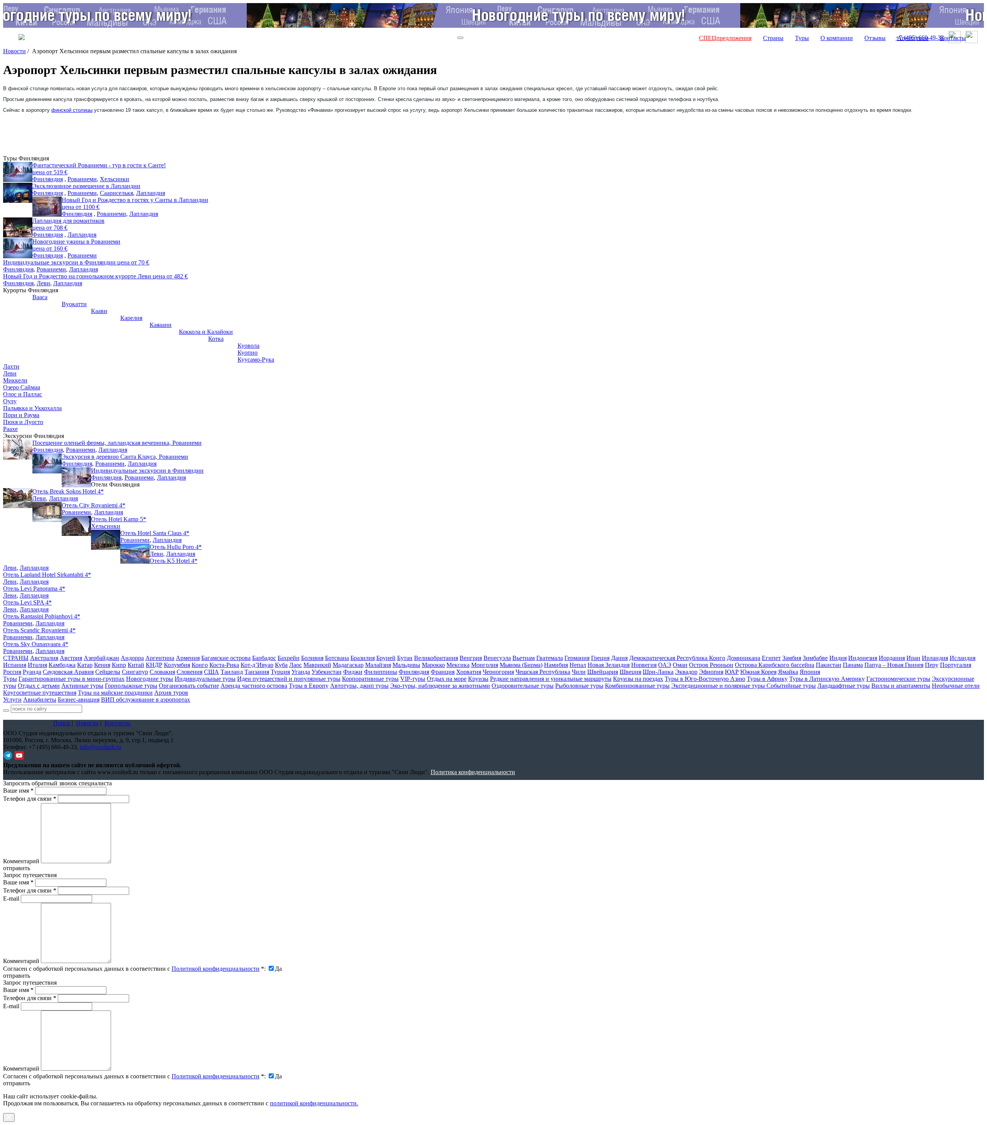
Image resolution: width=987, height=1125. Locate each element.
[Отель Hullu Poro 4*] (135, 554)
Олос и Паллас (22, 394)
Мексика (458, 665)
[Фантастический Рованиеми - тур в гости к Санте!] (17, 172)
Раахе (10, 429)
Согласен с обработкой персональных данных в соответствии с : (134, 968)
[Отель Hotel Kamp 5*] (76, 526)
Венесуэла (497, 658)
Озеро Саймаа (21, 387)
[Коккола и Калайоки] (164, 338)
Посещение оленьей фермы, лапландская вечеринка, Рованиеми (117, 443)
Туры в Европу (308, 685)
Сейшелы (107, 672)
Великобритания (436, 658)
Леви (43, 283)
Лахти (11, 366)
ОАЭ (664, 665)
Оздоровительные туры (523, 685)
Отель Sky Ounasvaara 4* (35, 644)
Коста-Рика (224, 665)
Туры (802, 38)
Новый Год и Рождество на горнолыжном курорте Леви (95, 276)
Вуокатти (74, 304)
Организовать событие (189, 685)
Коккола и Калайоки (206, 331)
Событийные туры (791, 685)
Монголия (484, 665)
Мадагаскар (348, 665)
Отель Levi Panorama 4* (34, 588)
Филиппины (380, 672)
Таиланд (232, 672)
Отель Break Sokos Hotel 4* (68, 491)
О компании (836, 38)
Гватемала (549, 658)
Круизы (478, 678)
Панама (853, 665)
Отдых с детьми (39, 685)
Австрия (71, 658)
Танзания (256, 672)
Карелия (131, 318)
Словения (189, 672)
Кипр (119, 665)
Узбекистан (327, 672)
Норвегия (644, 665)
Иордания (892, 658)
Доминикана (743, 658)
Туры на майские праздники (115, 692)
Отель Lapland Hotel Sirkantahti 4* (47, 574)
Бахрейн (289, 658)
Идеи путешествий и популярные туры (288, 678)
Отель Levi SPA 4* (27, 602)
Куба (281, 665)
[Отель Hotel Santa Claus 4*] (105, 540)
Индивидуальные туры (205, 678)
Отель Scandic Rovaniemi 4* (39, 630)
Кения (102, 665)
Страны (773, 38)
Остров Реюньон (711, 665)
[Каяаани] (135, 332)
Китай (136, 665)
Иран (913, 658)
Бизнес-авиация (78, 699)
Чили (579, 672)
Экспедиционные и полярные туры (718, 685)
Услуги (12, 699)
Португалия (955, 665)
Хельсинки (114, 179)
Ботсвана (337, 658)
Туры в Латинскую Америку (827, 678)
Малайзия (378, 665)
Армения (188, 658)
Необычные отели (956, 685)
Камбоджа (62, 665)
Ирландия (935, 658)
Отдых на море (447, 678)
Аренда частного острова (254, 685)
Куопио (247, 352)
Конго (200, 665)
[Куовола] (222, 352)
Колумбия (177, 665)
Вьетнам (523, 658)
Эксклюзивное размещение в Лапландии (86, 186)
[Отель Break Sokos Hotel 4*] (17, 498)
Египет (771, 658)
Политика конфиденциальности (473, 772)
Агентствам (912, 38)
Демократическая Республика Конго (677, 658)
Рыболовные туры (579, 685)
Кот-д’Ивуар (257, 665)
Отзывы (875, 38)
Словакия (162, 672)
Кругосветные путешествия (39, 692)
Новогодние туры (149, 678)
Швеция (630, 672)
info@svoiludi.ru (100, 747)
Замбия (791, 658)
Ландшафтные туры (843, 685)
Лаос (295, 665)
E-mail (11, 898)
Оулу (10, 401)
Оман (680, 665)
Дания (619, 658)
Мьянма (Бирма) (521, 665)
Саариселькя (116, 193)
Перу (931, 665)
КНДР (154, 665)
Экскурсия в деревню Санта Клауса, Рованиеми (125, 456)
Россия (12, 672)
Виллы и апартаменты (900, 685)
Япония (810, 672)
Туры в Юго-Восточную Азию (705, 678)
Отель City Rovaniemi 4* (93, 505)
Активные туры (82, 685)
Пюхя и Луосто (23, 422)
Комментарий (21, 861)
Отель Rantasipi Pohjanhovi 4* (41, 616)
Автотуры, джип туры (359, 685)
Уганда (300, 672)
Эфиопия (711, 672)
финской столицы (72, 110)
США (211, 672)
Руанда (32, 672)
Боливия (312, 658)
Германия (577, 658)
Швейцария (602, 672)
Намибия (556, 665)
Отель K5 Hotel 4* (173, 560)
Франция (443, 672)
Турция (280, 672)
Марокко (433, 665)
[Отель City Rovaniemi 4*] (47, 512)
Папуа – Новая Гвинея (893, 665)
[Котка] (193, 345)
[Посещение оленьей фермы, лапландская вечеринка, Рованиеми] (17, 450)
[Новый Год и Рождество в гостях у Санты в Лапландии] (47, 207)
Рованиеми (82, 179)
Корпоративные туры (370, 678)
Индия (838, 658)
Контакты (953, 38)
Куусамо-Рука (255, 359)
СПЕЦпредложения (725, 38)
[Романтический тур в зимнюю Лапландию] (17, 227)
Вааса (39, 297)
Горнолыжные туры (131, 685)
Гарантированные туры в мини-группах (72, 678)
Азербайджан (101, 658)
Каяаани (161, 325)
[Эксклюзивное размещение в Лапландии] (17, 193)
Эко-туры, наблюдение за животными (440, 685)
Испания (14, 665)
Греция (600, 658)
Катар (85, 665)
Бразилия (362, 658)
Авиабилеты (39, 699)
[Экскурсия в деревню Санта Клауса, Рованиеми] (47, 463)
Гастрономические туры (898, 678)
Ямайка (788, 672)
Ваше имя (18, 790)
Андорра (132, 658)
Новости (14, 51)
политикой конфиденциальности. (314, 1103)
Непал (577, 665)
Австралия (44, 658)
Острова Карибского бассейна (774, 665)
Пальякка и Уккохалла (32, 408)
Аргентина (159, 658)
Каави (99, 311)
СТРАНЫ (16, 658)
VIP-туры (412, 678)
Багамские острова (226, 658)
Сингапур (135, 672)
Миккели (15, 380)
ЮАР (732, 672)
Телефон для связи (29, 798)
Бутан (405, 658)
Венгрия (471, 658)
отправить (16, 1083)
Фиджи (352, 672)
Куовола (248, 345)
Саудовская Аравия (68, 672)
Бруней (386, 658)
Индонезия (862, 658)
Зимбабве (815, 658)
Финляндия (47, 179)
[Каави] (76, 318)
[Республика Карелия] (105, 325)
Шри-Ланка (658, 672)
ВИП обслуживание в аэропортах (145, 699)
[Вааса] (17, 304)
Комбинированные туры (637, 685)
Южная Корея (758, 672)
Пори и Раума (21, 415)
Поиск (61, 723)
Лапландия (150, 193)
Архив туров (171, 692)
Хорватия (468, 672)
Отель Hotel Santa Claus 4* (154, 533)
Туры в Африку (767, 678)
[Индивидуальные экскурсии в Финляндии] (76, 477)
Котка (216, 338)
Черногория (498, 672)
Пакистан (828, 665)
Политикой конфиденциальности (215, 968)
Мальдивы (406, 665)
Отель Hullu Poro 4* (176, 547)
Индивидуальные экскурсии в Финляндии (76, 262)
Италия (37, 665)
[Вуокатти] (47, 311)
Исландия (962, 658)
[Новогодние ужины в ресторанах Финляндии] (17, 248)
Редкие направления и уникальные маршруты (550, 678)
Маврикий (317, 665)
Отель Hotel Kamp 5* (118, 519)
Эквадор (686, 672)
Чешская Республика (542, 672)
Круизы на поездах (638, 678)
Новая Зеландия (609, 665)
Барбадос (264, 658)
